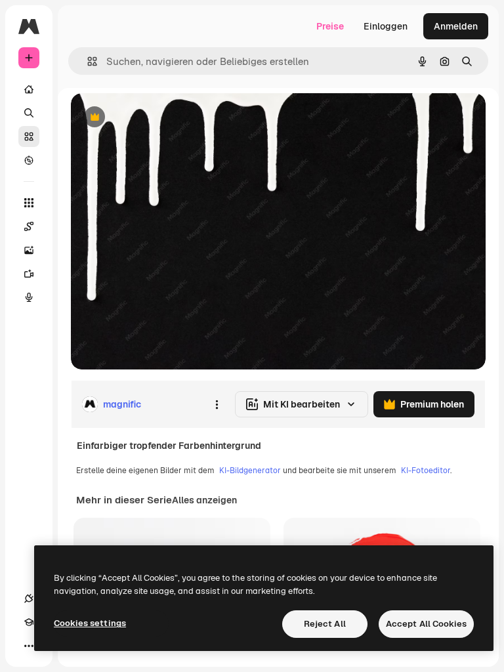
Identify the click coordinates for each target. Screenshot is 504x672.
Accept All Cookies (426, 623)
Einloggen (386, 26)
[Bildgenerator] (28, 250)
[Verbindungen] (28, 598)
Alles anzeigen (204, 500)
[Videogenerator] (28, 273)
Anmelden (456, 26)
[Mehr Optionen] (216, 404)
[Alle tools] (28, 202)
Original (154, 118)
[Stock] (28, 136)
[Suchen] (28, 112)
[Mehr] (28, 645)
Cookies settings (90, 623)
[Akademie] (28, 622)
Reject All (325, 623)
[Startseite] (28, 89)
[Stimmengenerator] (28, 297)
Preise (330, 26)
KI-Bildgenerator (250, 470)
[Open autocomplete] (87, 61)
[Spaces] (28, 226)
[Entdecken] (28, 160)
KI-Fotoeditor (425, 470)
